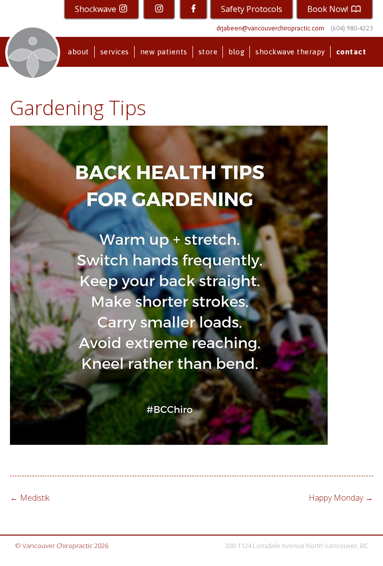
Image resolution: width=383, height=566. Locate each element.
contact (351, 51)
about (78, 51)
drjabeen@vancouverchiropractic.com (270, 28)
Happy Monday (341, 497)
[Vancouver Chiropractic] (32, 52)
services (114, 51)
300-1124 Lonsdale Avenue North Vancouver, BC (296, 545)
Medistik (29, 497)
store (208, 51)
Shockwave (96, 8)
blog (236, 51)
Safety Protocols (251, 8)
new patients (164, 51)
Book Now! (328, 8)
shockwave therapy (290, 51)
